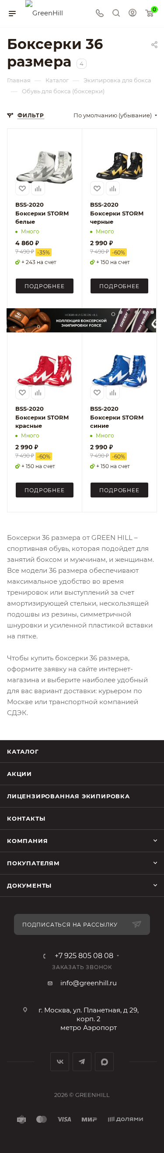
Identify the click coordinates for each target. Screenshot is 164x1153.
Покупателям (33, 863)
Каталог (23, 751)
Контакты (26, 818)
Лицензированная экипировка (68, 796)
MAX (104, 1061)
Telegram (82, 1061)
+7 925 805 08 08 (84, 955)
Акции (19, 773)
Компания (27, 840)
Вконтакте (59, 1061)
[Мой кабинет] (132, 14)
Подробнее (44, 286)
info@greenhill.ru (88, 983)
